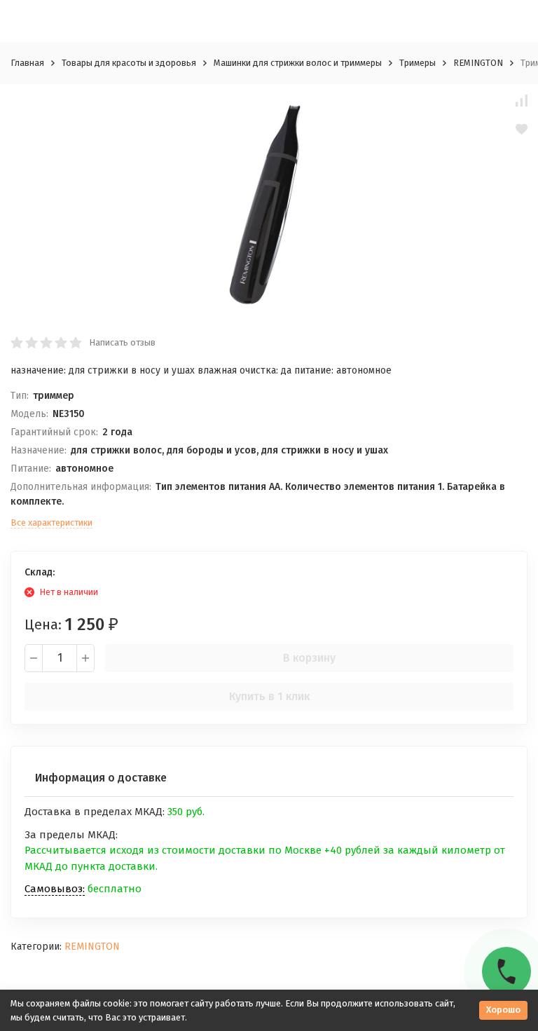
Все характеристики (51, 522)
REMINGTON (478, 62)
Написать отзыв (122, 342)
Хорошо (503, 1009)
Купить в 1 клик (269, 696)
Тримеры (417, 62)
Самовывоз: (55, 888)
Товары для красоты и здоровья (129, 62)
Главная (27, 62)
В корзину (309, 657)
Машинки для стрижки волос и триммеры (298, 62)
